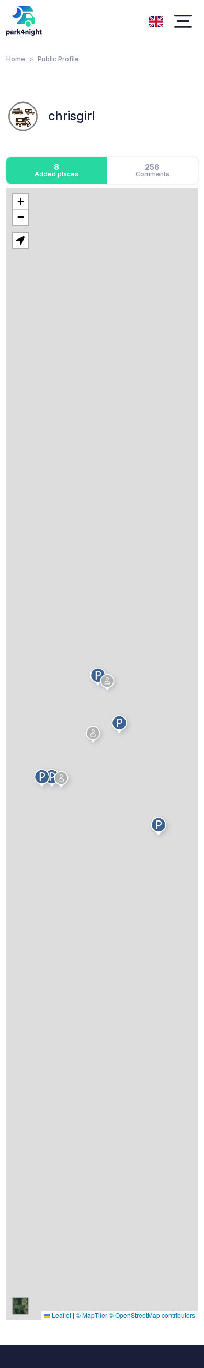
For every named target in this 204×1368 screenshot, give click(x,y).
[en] (155, 20)
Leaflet (60, 1314)
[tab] (56, 170)
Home (15, 59)
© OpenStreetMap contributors (152, 1314)
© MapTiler (91, 1314)
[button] (63, 781)
